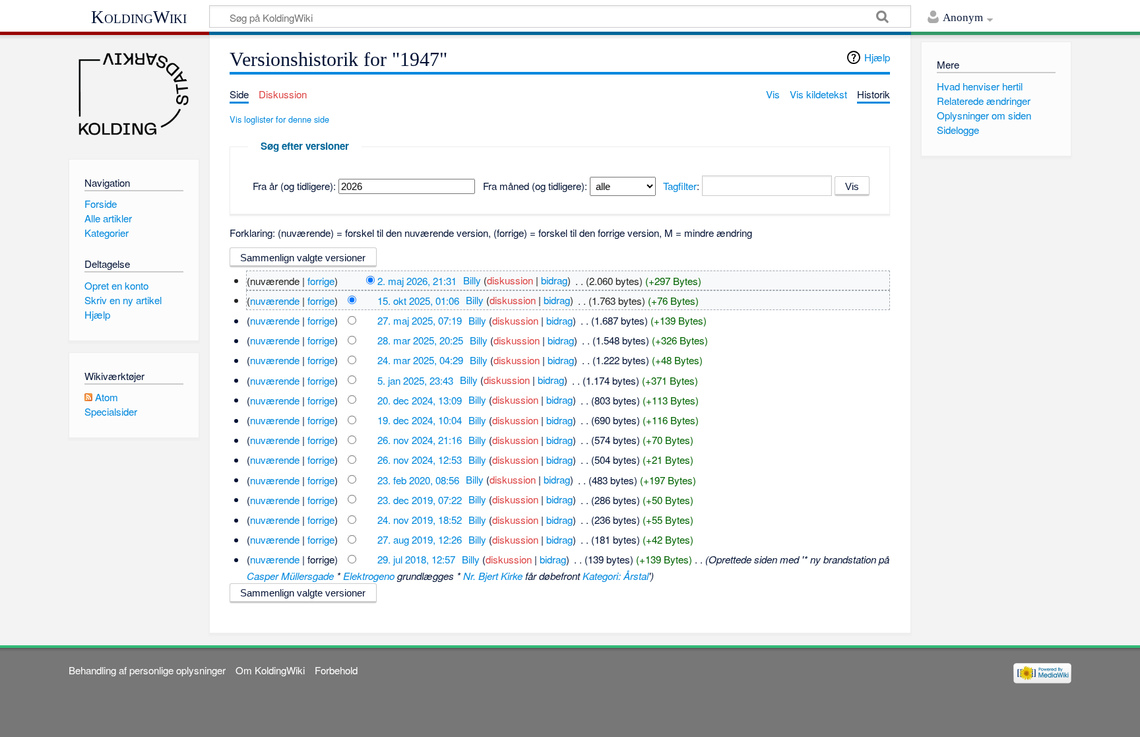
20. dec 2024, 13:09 (419, 399)
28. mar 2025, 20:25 (420, 340)
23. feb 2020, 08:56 (418, 479)
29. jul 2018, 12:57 (416, 559)
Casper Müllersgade (290, 576)
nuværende (275, 300)
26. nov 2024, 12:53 (419, 459)
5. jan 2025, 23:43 (415, 380)
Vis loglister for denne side (279, 119)
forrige (320, 280)
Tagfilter (680, 186)
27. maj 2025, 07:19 (419, 320)
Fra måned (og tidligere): (535, 186)
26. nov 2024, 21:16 (419, 440)
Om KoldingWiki (270, 670)
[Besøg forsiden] (134, 94)
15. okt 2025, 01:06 (418, 300)
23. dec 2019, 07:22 (419, 499)
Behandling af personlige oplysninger (147, 670)
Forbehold (336, 670)
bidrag (554, 280)
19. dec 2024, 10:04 (419, 420)
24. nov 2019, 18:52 (419, 520)
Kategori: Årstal (616, 576)
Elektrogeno (369, 576)
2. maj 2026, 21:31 (417, 280)
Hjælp (877, 57)
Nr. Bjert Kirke (492, 576)
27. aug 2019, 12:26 (419, 539)
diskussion (510, 280)
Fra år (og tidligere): (294, 186)
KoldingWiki (139, 17)
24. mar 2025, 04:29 (420, 360)
